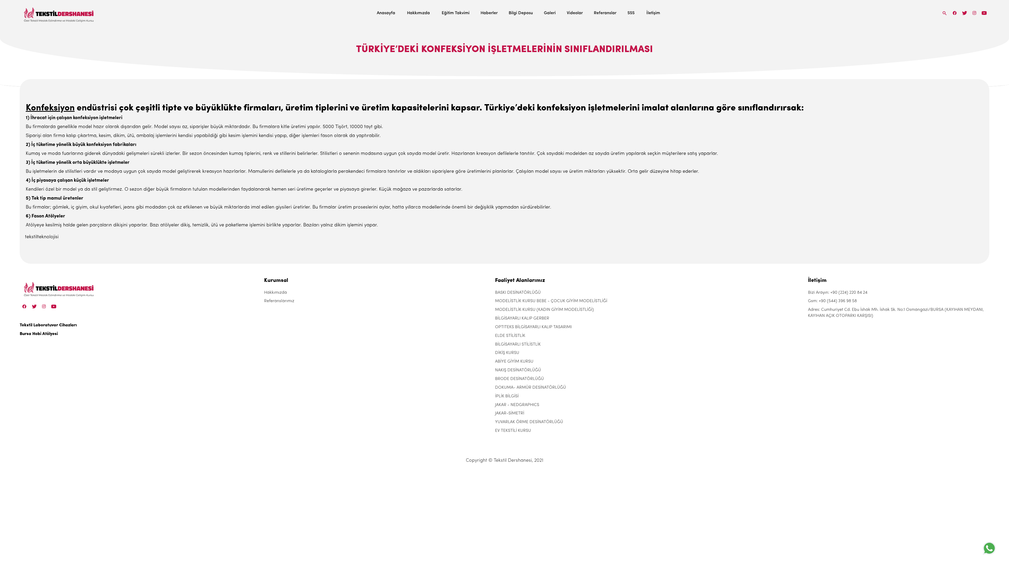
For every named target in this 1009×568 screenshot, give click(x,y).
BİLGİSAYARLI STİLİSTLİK (518, 344)
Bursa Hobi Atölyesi (39, 334)
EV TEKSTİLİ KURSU (513, 431)
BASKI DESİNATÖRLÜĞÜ (518, 293)
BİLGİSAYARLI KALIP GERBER (522, 318)
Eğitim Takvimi (456, 13)
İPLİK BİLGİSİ (507, 396)
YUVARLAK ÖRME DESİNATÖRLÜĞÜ (529, 422)
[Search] (944, 13)
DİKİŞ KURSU (507, 353)
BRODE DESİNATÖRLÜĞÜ (519, 379)
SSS (631, 13)
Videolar (575, 13)
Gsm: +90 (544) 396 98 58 (832, 301)
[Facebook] (955, 13)
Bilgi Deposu (521, 13)
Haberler (489, 13)
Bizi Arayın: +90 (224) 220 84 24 (837, 293)
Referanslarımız (279, 301)
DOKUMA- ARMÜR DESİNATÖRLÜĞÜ (530, 388)
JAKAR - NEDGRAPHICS (517, 405)
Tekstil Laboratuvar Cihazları (48, 325)
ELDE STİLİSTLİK (510, 336)
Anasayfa (386, 13)
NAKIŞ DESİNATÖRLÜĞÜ (518, 370)
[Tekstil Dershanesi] (59, 13)
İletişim (653, 13)
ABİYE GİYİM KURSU (514, 361)
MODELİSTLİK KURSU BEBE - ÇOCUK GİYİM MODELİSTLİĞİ (551, 301)
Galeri (550, 13)
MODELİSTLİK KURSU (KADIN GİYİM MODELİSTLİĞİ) (544, 310)
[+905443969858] (989, 548)
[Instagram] (974, 13)
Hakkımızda (418, 13)
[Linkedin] (984, 13)
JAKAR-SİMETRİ (509, 413)
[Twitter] (964, 13)
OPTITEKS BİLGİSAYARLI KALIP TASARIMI (533, 327)
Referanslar (605, 13)
